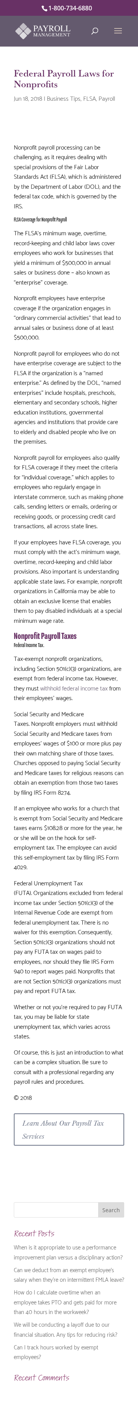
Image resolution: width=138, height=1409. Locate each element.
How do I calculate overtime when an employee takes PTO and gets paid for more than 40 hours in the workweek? (65, 1301)
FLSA (89, 98)
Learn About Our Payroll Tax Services (63, 1129)
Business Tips (63, 98)
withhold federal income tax (74, 687)
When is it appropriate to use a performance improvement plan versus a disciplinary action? (68, 1252)
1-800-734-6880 (70, 8)
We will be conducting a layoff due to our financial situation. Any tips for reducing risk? (65, 1329)
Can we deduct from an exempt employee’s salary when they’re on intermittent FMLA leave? (69, 1274)
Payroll (107, 98)
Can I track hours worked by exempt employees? (56, 1352)
